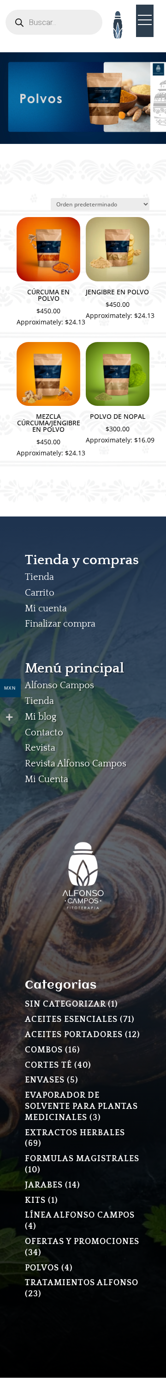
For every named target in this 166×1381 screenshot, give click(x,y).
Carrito (39, 593)
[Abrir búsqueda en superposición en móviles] (54, 22)
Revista (40, 748)
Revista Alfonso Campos (75, 764)
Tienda (39, 577)
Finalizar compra (60, 624)
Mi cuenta (46, 608)
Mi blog (40, 717)
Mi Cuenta (46, 779)
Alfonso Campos (59, 685)
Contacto (44, 733)
